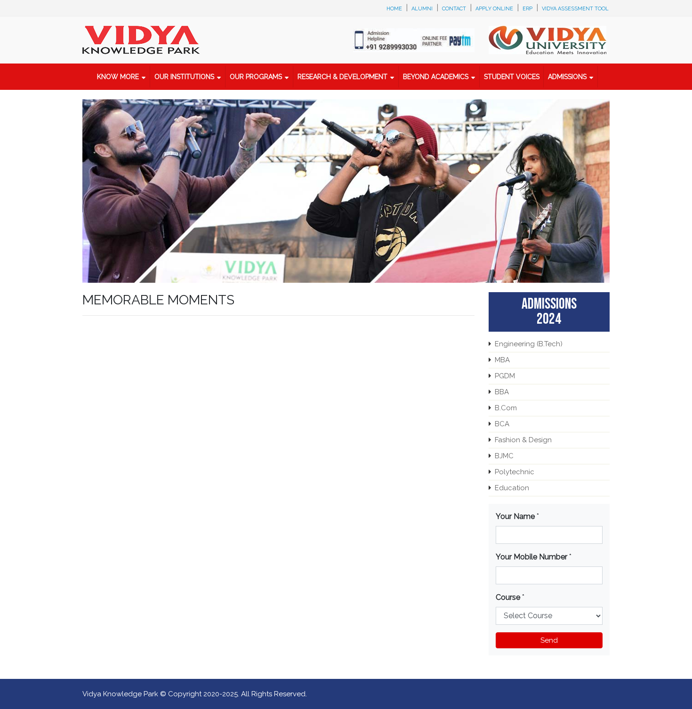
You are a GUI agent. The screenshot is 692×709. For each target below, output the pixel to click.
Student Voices (511, 76)
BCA (502, 424)
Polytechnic (514, 472)
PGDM (505, 376)
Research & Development (342, 76)
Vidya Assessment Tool (575, 9)
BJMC (504, 456)
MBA (502, 360)
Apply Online (494, 9)
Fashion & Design (523, 440)
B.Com (506, 408)
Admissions (567, 76)
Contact (454, 9)
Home (394, 9)
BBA (502, 392)
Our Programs (256, 76)
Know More (118, 76)
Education (512, 488)
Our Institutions (184, 76)
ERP (527, 9)
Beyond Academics (435, 76)
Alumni (422, 9)
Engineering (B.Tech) (529, 344)
